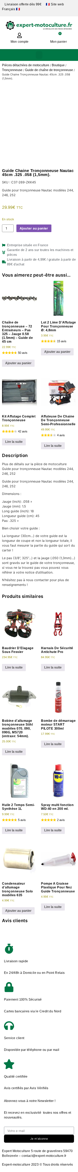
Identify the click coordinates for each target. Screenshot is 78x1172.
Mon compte (20, 41)
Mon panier (58, 41)
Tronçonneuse (12, 70)
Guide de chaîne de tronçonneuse (49, 70)
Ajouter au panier (34, 228)
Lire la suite (14, 441)
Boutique (58, 65)
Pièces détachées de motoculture (25, 65)
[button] (39, 55)
